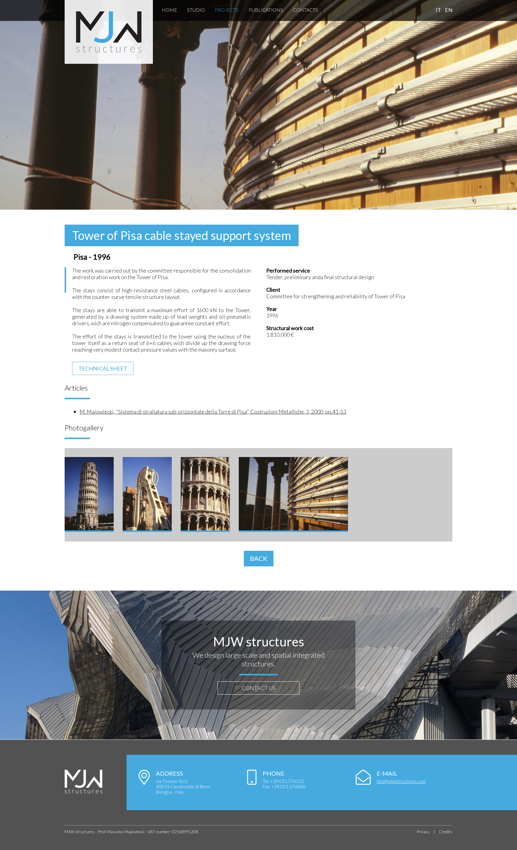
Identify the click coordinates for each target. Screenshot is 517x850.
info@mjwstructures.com (401, 781)
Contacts (305, 10)
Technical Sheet (102, 368)
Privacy (423, 831)
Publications (266, 10)
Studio (196, 10)
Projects (227, 10)
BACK (258, 558)
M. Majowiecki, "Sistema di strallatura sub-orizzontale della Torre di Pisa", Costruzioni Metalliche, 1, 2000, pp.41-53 (213, 411)
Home (169, 10)
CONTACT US (259, 688)
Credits (445, 831)
